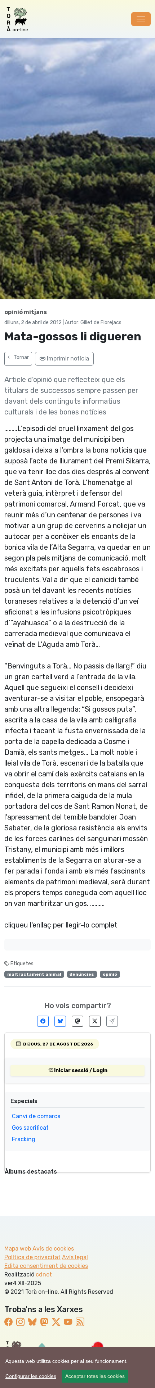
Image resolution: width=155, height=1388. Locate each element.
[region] (77, 1367)
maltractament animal (34, 974)
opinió (110, 974)
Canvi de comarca (36, 1116)
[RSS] (80, 1322)
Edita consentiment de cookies (46, 1265)
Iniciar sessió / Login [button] (80, 1070)
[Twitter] (95, 1021)
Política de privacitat (32, 1257)
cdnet (44, 1274)
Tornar (21, 357)
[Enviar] (112, 1021)
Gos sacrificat (30, 1127)
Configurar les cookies (30, 1376)
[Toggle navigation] (141, 19)
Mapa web (17, 1248)
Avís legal (75, 1257)
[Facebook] (43, 1021)
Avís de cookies (53, 1248)
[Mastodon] (77, 1021)
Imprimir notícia (67, 358)
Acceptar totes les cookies (95, 1376)
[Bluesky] (60, 1021)
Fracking (23, 1139)
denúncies (82, 974)
